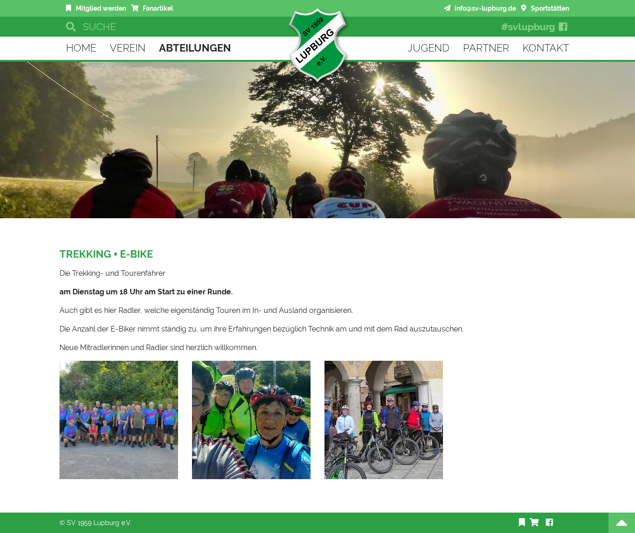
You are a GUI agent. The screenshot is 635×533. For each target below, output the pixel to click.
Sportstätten (549, 8)
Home (81, 48)
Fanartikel (157, 8)
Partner (486, 48)
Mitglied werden (100, 8)
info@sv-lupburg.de (484, 8)
